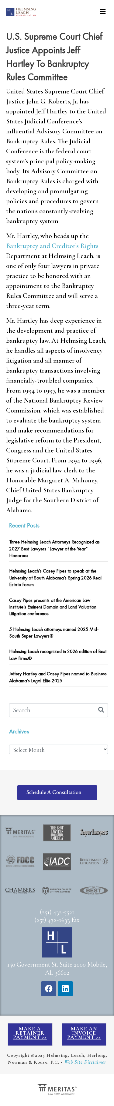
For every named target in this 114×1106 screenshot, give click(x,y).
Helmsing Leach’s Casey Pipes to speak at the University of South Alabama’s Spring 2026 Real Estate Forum (55, 578)
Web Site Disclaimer (85, 1062)
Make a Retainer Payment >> (30, 1032)
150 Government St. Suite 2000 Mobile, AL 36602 (57, 969)
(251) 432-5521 (57, 912)
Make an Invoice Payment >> (84, 1032)
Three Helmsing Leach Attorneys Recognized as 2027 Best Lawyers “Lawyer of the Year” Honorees (54, 549)
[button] (102, 11)
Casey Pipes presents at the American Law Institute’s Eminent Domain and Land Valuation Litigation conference (52, 607)
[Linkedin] (65, 988)
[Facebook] (48, 988)
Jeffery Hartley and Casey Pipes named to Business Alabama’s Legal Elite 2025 (58, 677)
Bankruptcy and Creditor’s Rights (52, 246)
